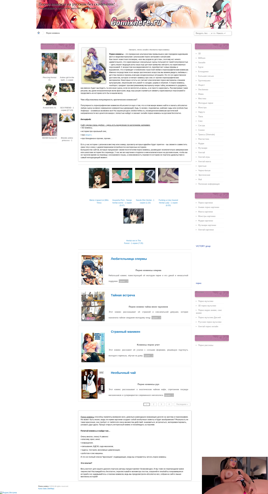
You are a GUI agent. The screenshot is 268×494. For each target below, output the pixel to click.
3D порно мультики (207, 306)
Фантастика (203, 139)
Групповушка (204, 80)
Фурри (201, 143)
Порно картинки (205, 203)
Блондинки (203, 71)
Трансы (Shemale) (206, 134)
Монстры (202, 107)
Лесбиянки (203, 89)
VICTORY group (203, 246)
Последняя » (182, 404)
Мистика (202, 98)
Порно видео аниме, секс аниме (209, 311)
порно (198, 283)
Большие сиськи (206, 76)
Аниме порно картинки (208, 207)
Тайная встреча (123, 295)
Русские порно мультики (209, 322)
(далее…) (124, 281)
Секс (200, 121)
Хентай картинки (206, 230)
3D (199, 53)
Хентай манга (204, 161)
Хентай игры (204, 157)
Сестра (201, 125)
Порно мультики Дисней (209, 317)
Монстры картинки (206, 216)
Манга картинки (205, 212)
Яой (200, 179)
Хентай (201, 152)
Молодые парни (205, 103)
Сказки (201, 130)
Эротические (204, 175)
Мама (200, 94)
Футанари (202, 148)
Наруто (201, 112)
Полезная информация (209, 184)
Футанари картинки (207, 225)
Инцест (201, 85)
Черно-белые (204, 170)
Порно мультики (205, 301)
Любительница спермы (129, 258)
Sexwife (201, 62)
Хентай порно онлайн (208, 326)
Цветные (202, 166)
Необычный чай (123, 372)
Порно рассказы (205, 345)
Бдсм (200, 67)
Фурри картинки (205, 221)
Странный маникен (125, 331)
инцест (88, 135)
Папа (200, 116)
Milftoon (201, 58)
